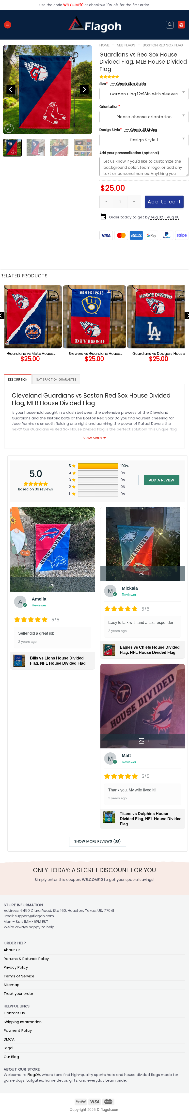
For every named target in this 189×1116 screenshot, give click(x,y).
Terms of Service (19, 976)
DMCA (9, 1039)
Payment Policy (18, 1030)
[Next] (84, 90)
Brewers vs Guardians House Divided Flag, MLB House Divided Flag (94, 353)
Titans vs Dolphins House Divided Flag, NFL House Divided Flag (151, 819)
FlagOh (34, 1074)
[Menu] (7, 25)
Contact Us (14, 1013)
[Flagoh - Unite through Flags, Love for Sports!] (94, 25)
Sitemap (11, 984)
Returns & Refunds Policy (26, 958)
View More (92, 437)
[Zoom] (8, 128)
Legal (8, 1047)
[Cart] (181, 25)
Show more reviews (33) (97, 841)
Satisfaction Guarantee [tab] (56, 379)
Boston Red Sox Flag (163, 45)
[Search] (169, 25)
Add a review (161, 480)
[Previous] (10, 90)
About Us (12, 949)
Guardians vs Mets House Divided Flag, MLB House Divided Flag (30, 353)
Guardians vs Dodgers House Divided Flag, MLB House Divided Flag (158, 353)
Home (104, 45)
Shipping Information (23, 1021)
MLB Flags (126, 45)
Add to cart (164, 201)
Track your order (18, 993)
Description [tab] (18, 379)
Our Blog (11, 1056)
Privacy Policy (16, 967)
